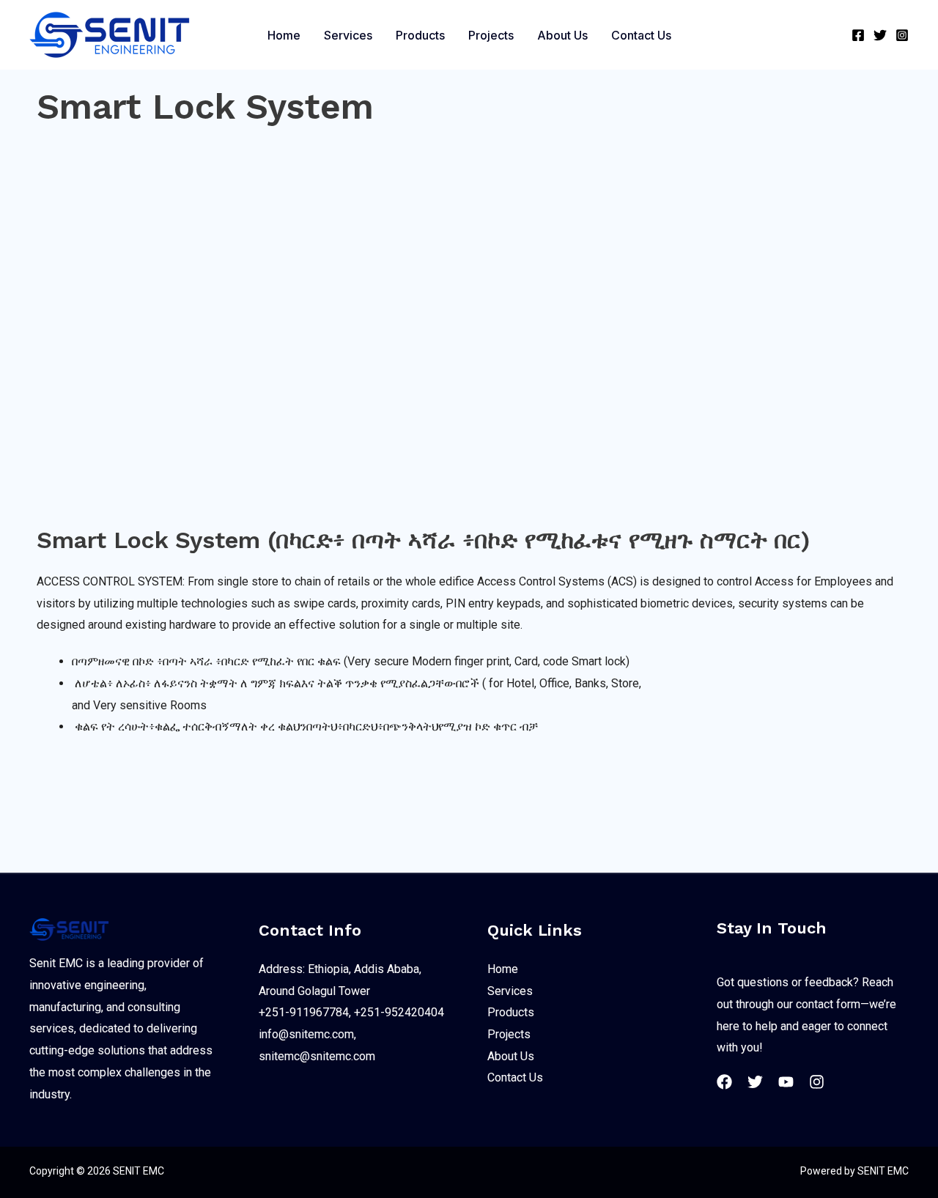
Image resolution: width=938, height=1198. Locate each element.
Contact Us (515, 1077)
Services (510, 991)
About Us (510, 1056)
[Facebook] (858, 35)
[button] (831, 34)
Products (510, 1012)
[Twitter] (880, 35)
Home (502, 969)
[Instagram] (902, 35)
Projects (509, 1034)
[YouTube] (786, 1082)
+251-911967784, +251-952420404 (351, 1012)
